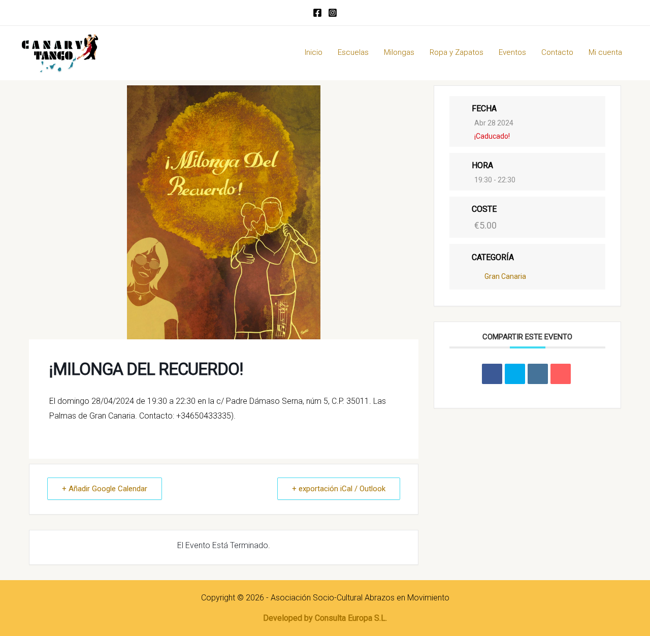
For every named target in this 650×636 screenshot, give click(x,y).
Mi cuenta (605, 52)
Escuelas (353, 52)
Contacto (557, 52)
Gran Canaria (505, 276)
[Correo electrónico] (560, 373)
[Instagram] (332, 12)
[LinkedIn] (538, 373)
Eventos (512, 52)
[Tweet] (515, 373)
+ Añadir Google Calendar (104, 488)
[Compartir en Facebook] (492, 373)
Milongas (399, 52)
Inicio (313, 52)
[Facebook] (317, 12)
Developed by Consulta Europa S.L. (325, 618)
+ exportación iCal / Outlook (338, 488)
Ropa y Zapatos (456, 52)
